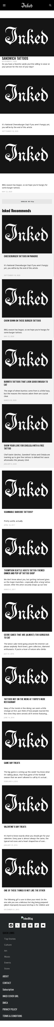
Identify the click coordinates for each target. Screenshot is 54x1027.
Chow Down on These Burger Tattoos (22, 179)
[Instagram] (24, 925)
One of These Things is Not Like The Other (24, 890)
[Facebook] (11, 925)
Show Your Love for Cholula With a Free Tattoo (24, 447)
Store (7, 968)
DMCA (5, 1002)
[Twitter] (17, 925)
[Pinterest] (30, 925)
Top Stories (10, 938)
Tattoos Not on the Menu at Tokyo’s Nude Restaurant (24, 700)
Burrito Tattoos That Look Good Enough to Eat (26, 383)
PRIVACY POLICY (10, 1009)
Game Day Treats (12, 762)
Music (7, 956)
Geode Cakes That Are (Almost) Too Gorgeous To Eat (26, 636)
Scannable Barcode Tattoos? (18, 512)
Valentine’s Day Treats (15, 826)
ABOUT (6, 976)
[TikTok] (36, 925)
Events (7, 962)
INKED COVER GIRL (11, 996)
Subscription (8, 989)
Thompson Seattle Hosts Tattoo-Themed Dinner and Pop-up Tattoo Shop (24, 572)
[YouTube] (43, 925)
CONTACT (7, 983)
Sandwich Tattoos (15, 58)
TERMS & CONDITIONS (12, 1016)
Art (5, 950)
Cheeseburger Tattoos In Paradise (27, 117)
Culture (8, 944)
